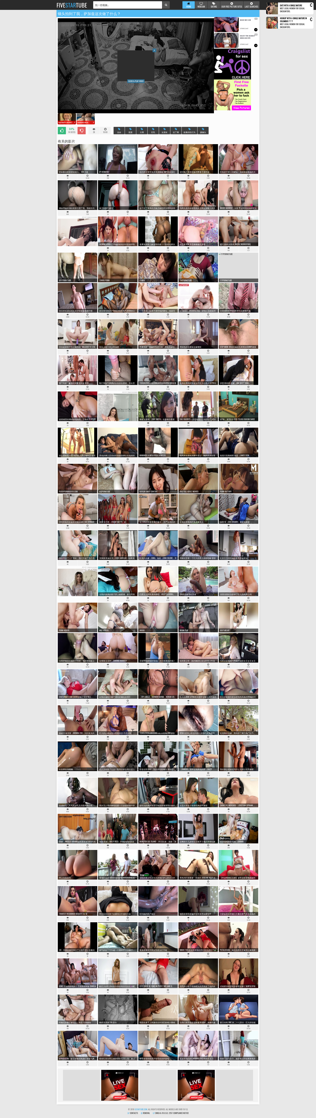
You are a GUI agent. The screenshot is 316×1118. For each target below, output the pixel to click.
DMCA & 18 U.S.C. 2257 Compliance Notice (172, 1113)
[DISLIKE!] (82, 130)
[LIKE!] (62, 130)
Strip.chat (244, 28)
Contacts (133, 1113)
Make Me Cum (245, 20)
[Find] (166, 5)
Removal (146, 1113)
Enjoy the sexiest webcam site (247, 37)
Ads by (89, 217)
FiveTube (72, 5)
